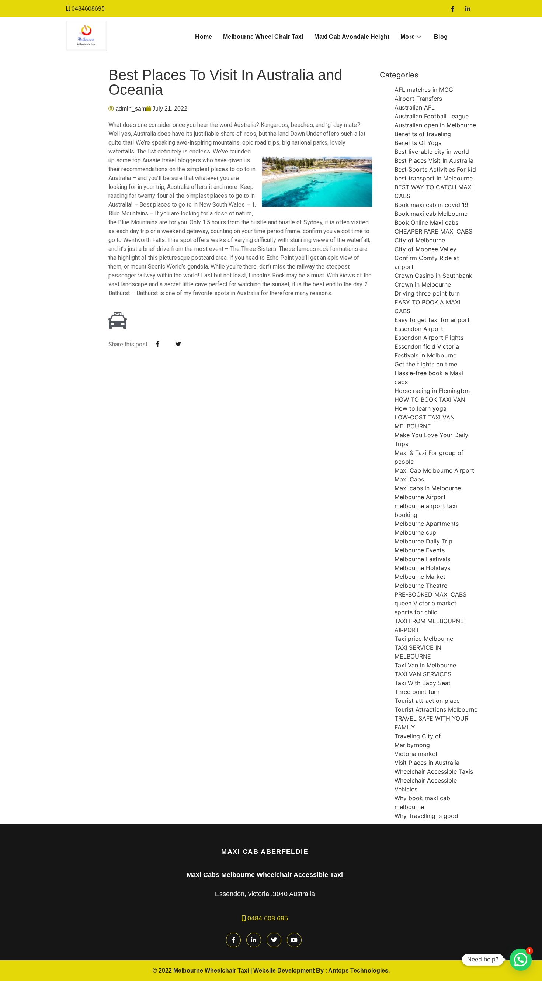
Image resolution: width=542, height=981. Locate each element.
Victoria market (416, 753)
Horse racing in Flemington (432, 390)
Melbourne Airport (420, 497)
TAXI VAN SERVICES (423, 674)
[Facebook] (452, 8)
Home (203, 37)
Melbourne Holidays (422, 567)
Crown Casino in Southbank (433, 275)
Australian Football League (432, 116)
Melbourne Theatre (421, 585)
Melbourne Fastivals (422, 559)
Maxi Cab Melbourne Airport (434, 470)
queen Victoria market (425, 603)
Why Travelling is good (426, 815)
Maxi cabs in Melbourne (428, 488)
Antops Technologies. (359, 970)
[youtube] (294, 940)
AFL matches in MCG (424, 89)
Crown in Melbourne (423, 284)
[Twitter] (274, 940)
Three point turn (417, 691)
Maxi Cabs (409, 479)
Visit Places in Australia (427, 762)
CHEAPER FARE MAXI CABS (433, 231)
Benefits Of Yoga (418, 142)
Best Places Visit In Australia (434, 160)
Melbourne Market (420, 576)
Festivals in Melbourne (425, 355)
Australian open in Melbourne (435, 125)
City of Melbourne (420, 240)
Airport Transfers (418, 98)
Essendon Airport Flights (429, 337)
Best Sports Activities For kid (435, 169)
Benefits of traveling (423, 134)
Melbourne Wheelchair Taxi (211, 970)
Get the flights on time (426, 364)
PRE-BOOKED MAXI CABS (430, 594)
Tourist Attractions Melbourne (436, 709)
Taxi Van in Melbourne (425, 665)
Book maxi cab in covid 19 (431, 204)
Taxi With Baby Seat (423, 683)
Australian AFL (415, 107)
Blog (441, 37)
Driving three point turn (427, 293)
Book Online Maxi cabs (426, 222)
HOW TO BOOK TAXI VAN (430, 399)
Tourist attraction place (427, 700)
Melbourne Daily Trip (423, 541)
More (407, 37)
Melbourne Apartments (427, 523)
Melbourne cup (415, 532)
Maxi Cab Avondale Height (351, 37)
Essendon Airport (419, 328)
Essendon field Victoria (427, 346)
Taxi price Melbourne (424, 638)
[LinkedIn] (467, 8)
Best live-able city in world (432, 151)
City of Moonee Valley (425, 249)
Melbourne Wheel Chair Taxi (263, 37)
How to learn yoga (421, 408)
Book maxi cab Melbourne (431, 213)
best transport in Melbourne (434, 178)
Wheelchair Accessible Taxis (434, 771)
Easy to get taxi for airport (432, 320)
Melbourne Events (420, 550)
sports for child (416, 612)
